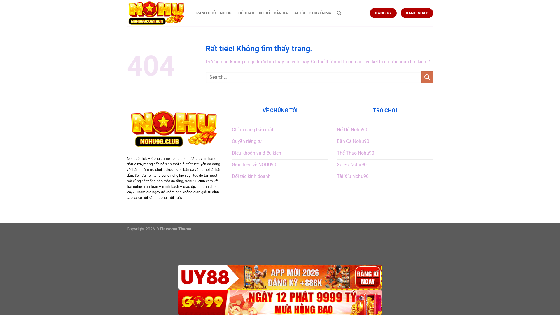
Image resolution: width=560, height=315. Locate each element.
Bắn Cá (281, 13)
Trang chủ (205, 13)
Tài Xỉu (298, 13)
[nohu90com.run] (156, 13)
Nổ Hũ (226, 13)
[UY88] (280, 277)
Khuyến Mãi (321, 13)
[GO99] (280, 302)
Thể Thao (245, 13)
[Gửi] (427, 77)
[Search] (339, 13)
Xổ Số (264, 13)
